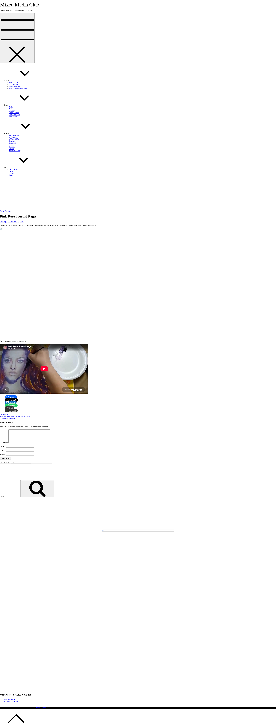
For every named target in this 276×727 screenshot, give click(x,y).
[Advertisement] (138, 193)
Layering (12, 111)
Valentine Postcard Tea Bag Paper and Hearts (15, 416)
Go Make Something (11, 701)
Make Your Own (14, 115)
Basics (11, 107)
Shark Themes (41, 708)
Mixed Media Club (19, 5)
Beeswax (12, 141)
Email (2, 450)
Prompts (11, 173)
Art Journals (13, 137)
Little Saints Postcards (7, 418)
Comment (4, 442)
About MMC (13, 117)
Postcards (12, 147)
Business (12, 109)
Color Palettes (13, 169)
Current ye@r (5, 462)
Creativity (12, 171)
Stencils (11, 149)
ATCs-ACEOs (14, 139)
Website (2, 454)
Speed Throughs (14, 86)
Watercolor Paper (14, 151)
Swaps (11, 175)
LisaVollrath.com (10, 699)
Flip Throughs (13, 84)
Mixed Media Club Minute (18, 88)
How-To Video (14, 82)
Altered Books (14, 135)
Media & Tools (14, 113)
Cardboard (12, 143)
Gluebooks (12, 145)
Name (2, 446)
